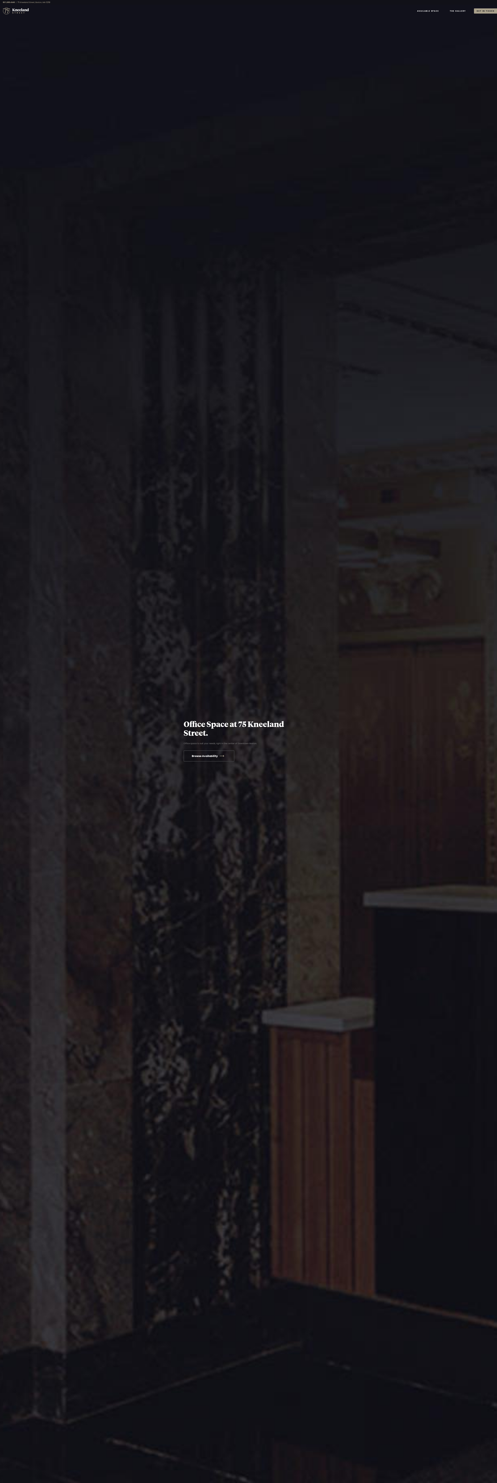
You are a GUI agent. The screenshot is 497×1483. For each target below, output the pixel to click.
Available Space (428, 11)
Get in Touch (485, 11)
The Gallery (458, 11)
